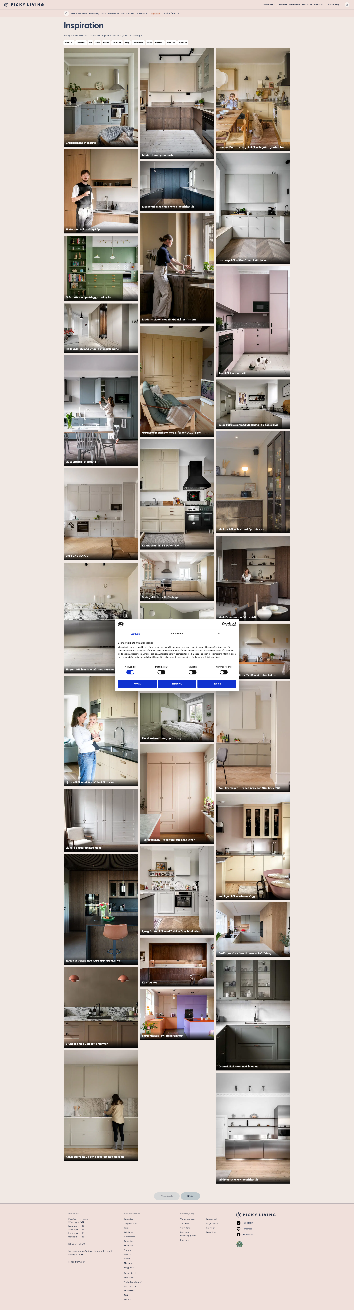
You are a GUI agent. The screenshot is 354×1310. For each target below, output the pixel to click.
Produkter (318, 5)
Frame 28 (183, 43)
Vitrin (149, 43)
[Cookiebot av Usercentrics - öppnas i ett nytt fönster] (224, 624)
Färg (127, 43)
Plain (97, 43)
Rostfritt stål (138, 43)
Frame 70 (69, 43)
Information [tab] (177, 633)
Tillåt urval (177, 684)
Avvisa (137, 684)
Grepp (106, 43)
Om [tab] (218, 633)
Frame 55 (171, 43)
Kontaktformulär (76, 1262)
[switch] (161, 672)
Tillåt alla (216, 684)
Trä (90, 43)
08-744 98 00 (78, 1244)
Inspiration (268, 5)
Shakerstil (81, 43)
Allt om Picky (333, 5)
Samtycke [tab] (135, 634)
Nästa (190, 1196)
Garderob (117, 43)
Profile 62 (159, 43)
